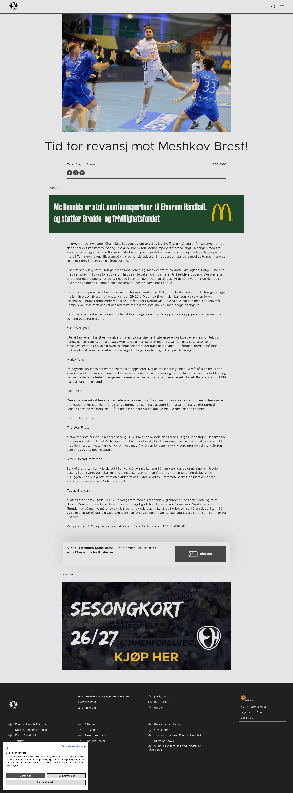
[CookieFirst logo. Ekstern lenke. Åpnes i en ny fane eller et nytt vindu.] (7, 748)
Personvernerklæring (74, 746)
